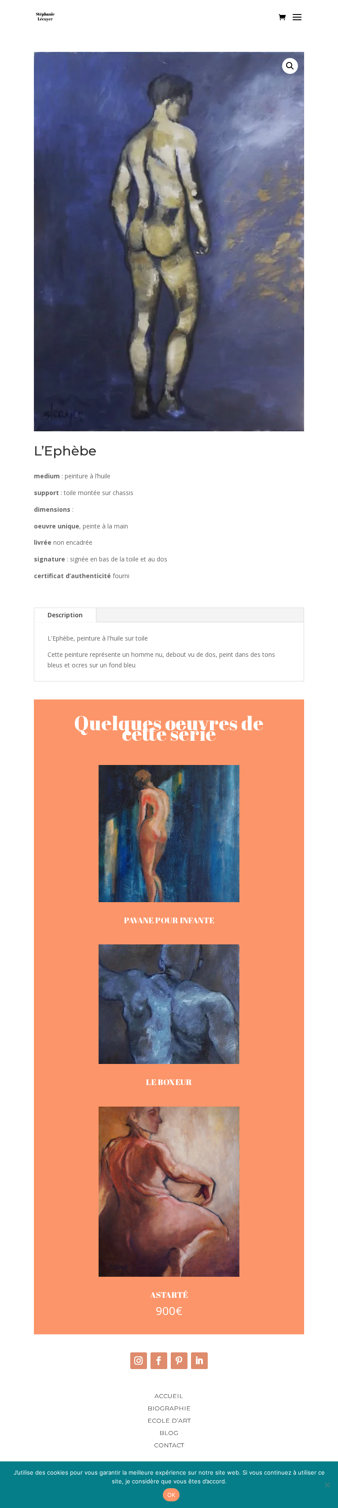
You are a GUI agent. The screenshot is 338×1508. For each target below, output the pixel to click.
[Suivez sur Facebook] (159, 1360)
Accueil (168, 1396)
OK (171, 1494)
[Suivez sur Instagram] (138, 1360)
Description (65, 615)
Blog (168, 1433)
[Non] (327, 1484)
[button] (290, 66)
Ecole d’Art (169, 1420)
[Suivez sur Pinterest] (179, 1360)
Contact (169, 1445)
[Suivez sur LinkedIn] (199, 1360)
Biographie (169, 1408)
